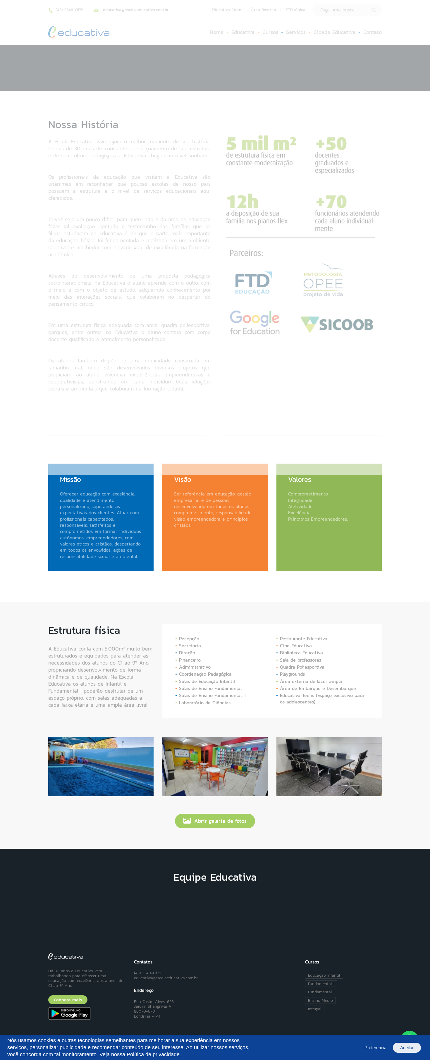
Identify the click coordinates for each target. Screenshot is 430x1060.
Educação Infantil (324, 975)
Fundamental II (321, 992)
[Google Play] (86, 1013)
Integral (314, 1009)
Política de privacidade (153, 1054)
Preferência (375, 1047)
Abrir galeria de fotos (220, 821)
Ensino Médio (320, 1000)
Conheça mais (68, 1000)
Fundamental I (321, 984)
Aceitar (407, 1047)
